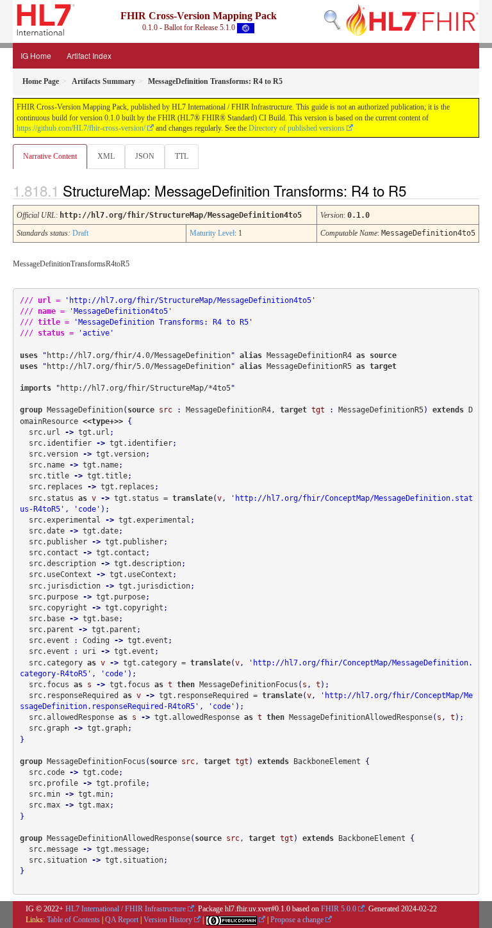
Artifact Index (89, 55)
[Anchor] (417, 190)
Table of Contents (73, 919)
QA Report (121, 919)
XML (106, 156)
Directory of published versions (297, 128)
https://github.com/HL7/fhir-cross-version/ (81, 128)
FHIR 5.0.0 (338, 908)
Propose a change (297, 919)
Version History (168, 919)
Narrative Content (50, 156)
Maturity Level (212, 233)
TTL (181, 156)
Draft (80, 233)
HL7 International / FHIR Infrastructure (125, 908)
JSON (144, 156)
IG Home (35, 55)
